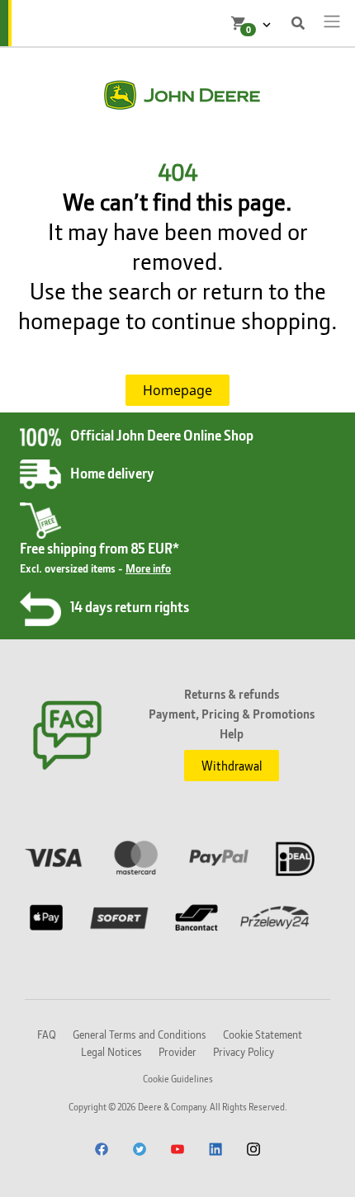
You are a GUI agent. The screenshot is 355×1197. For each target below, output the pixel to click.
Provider (177, 1051)
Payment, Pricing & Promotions (232, 713)
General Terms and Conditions (139, 1034)
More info (148, 568)
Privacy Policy (243, 1051)
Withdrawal (231, 765)
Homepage (177, 390)
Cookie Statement (262, 1034)
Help (232, 733)
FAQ (46, 1034)
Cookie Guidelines (178, 1078)
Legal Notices (111, 1051)
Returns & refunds (231, 694)
